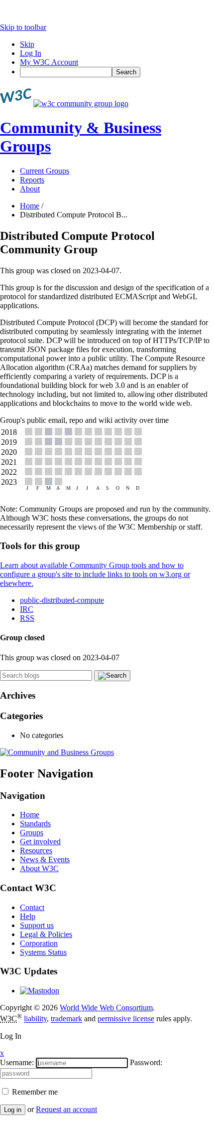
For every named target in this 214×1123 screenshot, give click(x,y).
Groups (31, 832)
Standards (35, 823)
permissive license (126, 1019)
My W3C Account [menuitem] (49, 62)
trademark (66, 1019)
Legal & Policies (46, 934)
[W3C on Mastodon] (39, 990)
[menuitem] (117, 72)
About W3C (39, 868)
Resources (36, 850)
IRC (26, 609)
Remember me (34, 1092)
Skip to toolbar (23, 27)
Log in (12, 1110)
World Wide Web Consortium (106, 1007)
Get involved (40, 841)
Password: (146, 1062)
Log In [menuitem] (30, 53)
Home (29, 205)
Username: (17, 1062)
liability (35, 1019)
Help (27, 916)
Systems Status (43, 952)
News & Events (45, 859)
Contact (32, 907)
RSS (27, 618)
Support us (37, 925)
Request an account (66, 1109)
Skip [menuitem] (27, 44)
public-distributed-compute (62, 600)
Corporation (39, 943)
